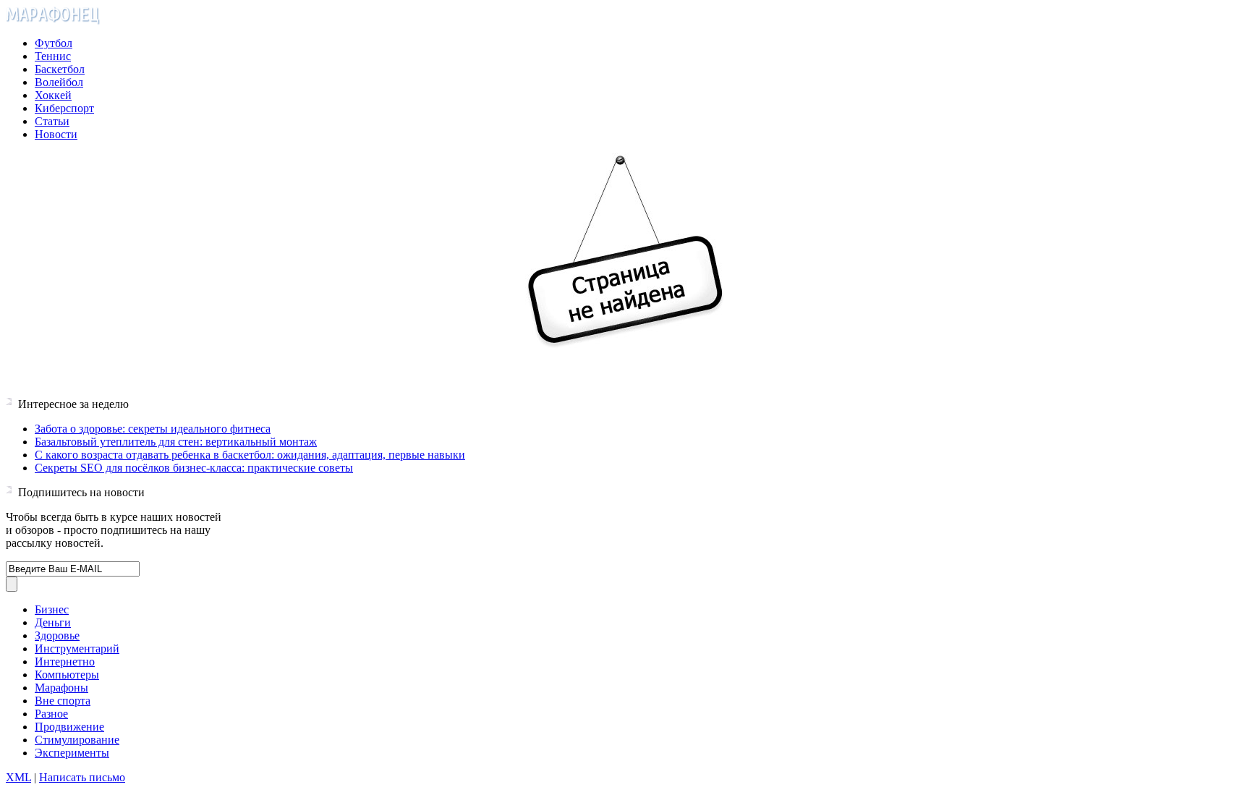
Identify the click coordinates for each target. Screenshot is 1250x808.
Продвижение (69, 726)
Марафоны (61, 687)
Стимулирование (77, 739)
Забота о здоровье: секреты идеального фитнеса (153, 428)
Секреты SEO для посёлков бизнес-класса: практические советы (194, 468)
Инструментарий (77, 648)
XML (18, 777)
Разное (51, 713)
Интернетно (65, 661)
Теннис (53, 56)
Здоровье (57, 635)
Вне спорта (62, 700)
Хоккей (53, 95)
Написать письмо (82, 777)
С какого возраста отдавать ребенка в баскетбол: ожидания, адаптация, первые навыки (250, 454)
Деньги (53, 622)
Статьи (52, 121)
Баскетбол (60, 69)
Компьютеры (67, 674)
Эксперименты (72, 753)
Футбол (53, 43)
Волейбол (59, 82)
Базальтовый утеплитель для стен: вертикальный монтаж (176, 441)
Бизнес (52, 609)
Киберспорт (64, 108)
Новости (56, 134)
